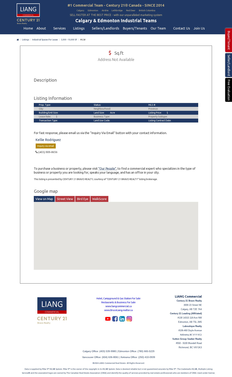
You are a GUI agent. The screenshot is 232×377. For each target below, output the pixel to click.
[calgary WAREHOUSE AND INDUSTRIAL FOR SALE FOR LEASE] (28, 14)
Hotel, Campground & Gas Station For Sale (118, 298)
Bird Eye (82, 199)
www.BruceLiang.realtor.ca (118, 310)
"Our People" (107, 168)
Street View (65, 199)
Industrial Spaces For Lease (45, 40)
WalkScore (99, 199)
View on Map (44, 199)
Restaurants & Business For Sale (118, 302)
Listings (25, 40)
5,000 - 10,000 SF (69, 40)
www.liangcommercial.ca (118, 306)
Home (18, 40)
